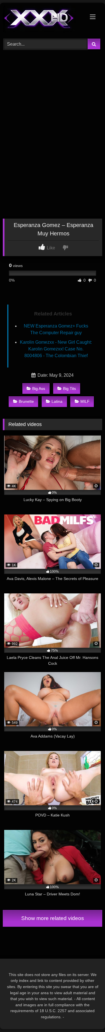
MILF (85, 401)
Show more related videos (52, 918)
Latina (57, 401)
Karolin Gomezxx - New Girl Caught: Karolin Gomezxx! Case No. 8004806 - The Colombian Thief (56, 349)
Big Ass (38, 388)
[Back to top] (87, 1015)
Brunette (26, 401)
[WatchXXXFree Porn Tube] (43, 20)
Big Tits (69, 388)
